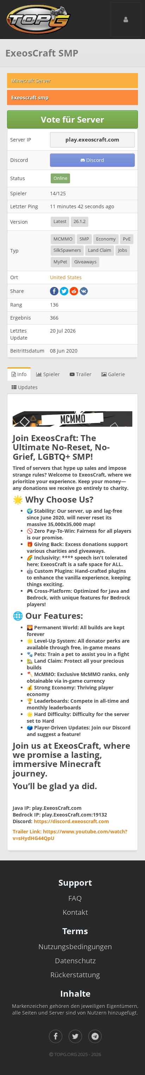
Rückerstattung (75, 974)
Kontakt (75, 912)
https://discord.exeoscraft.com (71, 821)
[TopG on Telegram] (95, 1036)
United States (66, 277)
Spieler (51, 374)
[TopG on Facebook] (55, 1036)
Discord (94, 160)
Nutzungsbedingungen (75, 946)
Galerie (116, 374)
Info (21, 374)
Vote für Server (72, 119)
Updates (27, 387)
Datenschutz (75, 960)
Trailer (83, 374)
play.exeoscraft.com (92, 139)
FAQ (75, 898)
